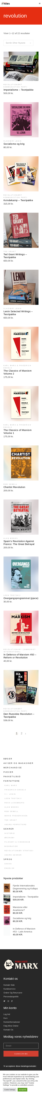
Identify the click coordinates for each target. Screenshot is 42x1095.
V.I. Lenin (10, 794)
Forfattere (12, 781)
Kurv (6, 1018)
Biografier (11, 846)
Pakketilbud (12, 777)
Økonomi (10, 838)
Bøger (8, 759)
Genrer (9, 829)
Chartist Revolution (14, 487)
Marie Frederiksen (16, 816)
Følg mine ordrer (11, 1026)
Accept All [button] (22, 1090)
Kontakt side (9, 985)
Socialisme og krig (14, 143)
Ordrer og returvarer (13, 993)
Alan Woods (12, 807)
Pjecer (8, 772)
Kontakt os (8, 1030)
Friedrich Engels (15, 790)
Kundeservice (9, 989)
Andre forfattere (16, 824)
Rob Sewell (12, 811)
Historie (10, 833)
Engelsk (10, 868)
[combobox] (18, 43)
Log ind (7, 1014)
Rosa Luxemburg (15, 803)
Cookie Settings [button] (9, 1090)
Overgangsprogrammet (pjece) (21, 598)
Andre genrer (13, 855)
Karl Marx (11, 785)
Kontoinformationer (12, 1022)
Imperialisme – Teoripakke (18, 89)
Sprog (8, 859)
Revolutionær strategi (19, 851)
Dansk (8, 864)
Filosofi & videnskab (17, 842)
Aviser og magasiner (18, 763)
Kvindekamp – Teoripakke (18, 200)
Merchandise (13, 768)
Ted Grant (11, 820)
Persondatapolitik (11, 996)
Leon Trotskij (13, 798)
